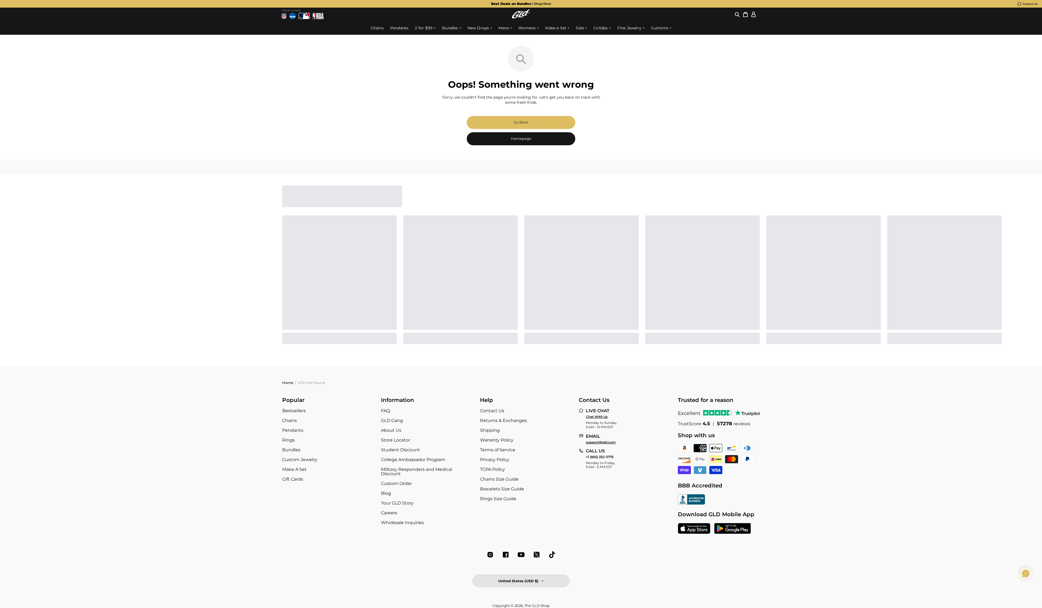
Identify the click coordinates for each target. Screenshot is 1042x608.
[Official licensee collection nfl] (284, 16)
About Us (391, 430)
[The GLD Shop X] (536, 554)
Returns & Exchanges (503, 420)
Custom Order (396, 483)
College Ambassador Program (413, 459)
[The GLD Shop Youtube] (521, 554)
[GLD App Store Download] (694, 529)
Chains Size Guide (499, 479)
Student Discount (400, 449)
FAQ (385, 410)
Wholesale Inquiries (402, 522)
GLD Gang (392, 420)
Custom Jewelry (299, 459)
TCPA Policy (492, 469)
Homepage (521, 138)
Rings (288, 440)
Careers (389, 512)
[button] (737, 14)
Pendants (292, 430)
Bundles (291, 449)
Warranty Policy (496, 440)
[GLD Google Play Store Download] (732, 529)
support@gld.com (601, 442)
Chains (289, 420)
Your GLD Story (397, 503)
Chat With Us (597, 416)
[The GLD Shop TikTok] (552, 554)
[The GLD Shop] (521, 17)
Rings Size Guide (498, 498)
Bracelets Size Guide (502, 489)
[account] (753, 14)
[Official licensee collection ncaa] (292, 16)
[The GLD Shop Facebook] (505, 554)
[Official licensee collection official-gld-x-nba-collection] (318, 16)
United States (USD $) (518, 581)
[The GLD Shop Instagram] (490, 554)
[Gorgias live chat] (1026, 573)
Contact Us (1030, 4)
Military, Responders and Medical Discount (416, 471)
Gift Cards (292, 479)
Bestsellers (294, 410)
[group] (521, 4)
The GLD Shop (537, 605)
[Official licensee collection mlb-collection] (304, 16)
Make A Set (294, 469)
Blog (386, 493)
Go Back (521, 122)
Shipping (490, 430)
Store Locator (395, 440)
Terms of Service (497, 449)
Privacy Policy (494, 459)
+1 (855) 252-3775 (600, 457)
